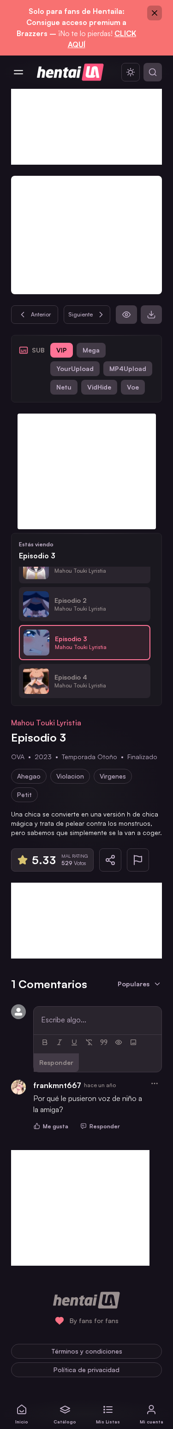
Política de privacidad (86, 1369)
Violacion (70, 776)
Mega (91, 350)
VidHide (99, 387)
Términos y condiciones (86, 1351)
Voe (133, 387)
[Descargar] (151, 314)
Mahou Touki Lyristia (46, 722)
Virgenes (113, 776)
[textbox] (97, 1019)
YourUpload (75, 368)
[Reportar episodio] (138, 860)
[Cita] (103, 1042)
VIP (61, 350)
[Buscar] (152, 72)
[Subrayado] (74, 1042)
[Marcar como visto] (126, 314)
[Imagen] (133, 1042)
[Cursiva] (59, 1042)
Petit (24, 794)
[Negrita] (44, 1042)
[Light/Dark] (130, 72)
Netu (64, 387)
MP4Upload (127, 368)
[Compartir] (110, 860)
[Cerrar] (154, 13)
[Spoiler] (118, 1042)
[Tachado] (89, 1042)
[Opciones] (154, 1083)
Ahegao (29, 776)
